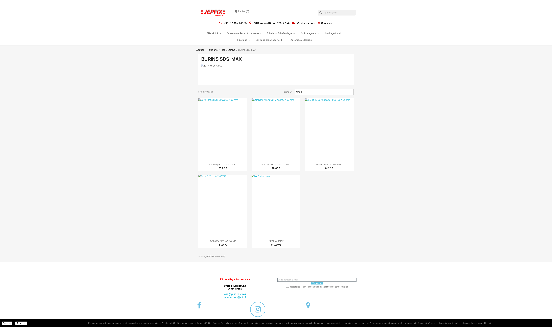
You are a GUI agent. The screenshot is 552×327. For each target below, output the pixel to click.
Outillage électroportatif (269, 40)
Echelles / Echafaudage (279, 33)
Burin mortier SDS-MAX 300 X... (276, 164)
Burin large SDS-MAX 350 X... (223, 164)
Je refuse (21, 323)
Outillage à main (333, 33)
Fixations (242, 40)
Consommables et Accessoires (244, 33)
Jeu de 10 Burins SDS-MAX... (329, 164)
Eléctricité (212, 33)
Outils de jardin (308, 33)
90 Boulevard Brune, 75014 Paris (272, 23)
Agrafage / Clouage (301, 40)
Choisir (324, 92)
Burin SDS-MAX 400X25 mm (222, 240)
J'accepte (7, 323)
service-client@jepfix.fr (235, 297)
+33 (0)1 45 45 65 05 (235, 23)
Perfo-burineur (276, 240)
